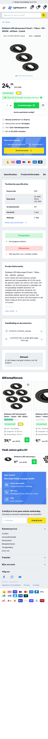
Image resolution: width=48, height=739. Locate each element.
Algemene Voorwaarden (11, 585)
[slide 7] (27, 75)
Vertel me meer (22, 150)
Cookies (36, 585)
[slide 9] (31, 75)
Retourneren (7, 540)
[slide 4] (22, 75)
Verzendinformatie (9, 537)
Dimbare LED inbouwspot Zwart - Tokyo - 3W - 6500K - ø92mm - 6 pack (16, 415)
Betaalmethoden (8, 544)
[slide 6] (25, 75)
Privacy (27, 585)
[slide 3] (20, 75)
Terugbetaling (7, 547)
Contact (5, 534)
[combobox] (21, 15)
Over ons (5, 551)
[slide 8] (29, 75)
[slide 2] (18, 75)
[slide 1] (16, 75)
